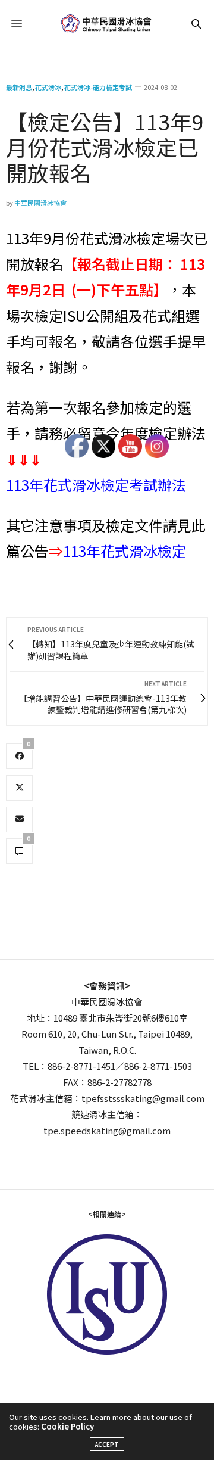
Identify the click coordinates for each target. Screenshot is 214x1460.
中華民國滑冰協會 (40, 202)
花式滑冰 (48, 87)
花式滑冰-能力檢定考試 (98, 87)
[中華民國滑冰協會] (107, 24)
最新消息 (19, 87)
